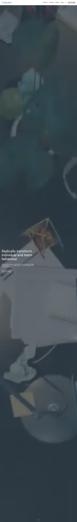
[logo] (7, 2)
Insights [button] (57, 2)
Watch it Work (72, 2)
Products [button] (45, 2)
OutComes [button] (51, 2)
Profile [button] (62, 2)
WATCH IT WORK (6, 271)
